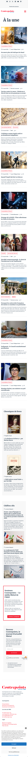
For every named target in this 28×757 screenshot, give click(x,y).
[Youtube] (18, 1)
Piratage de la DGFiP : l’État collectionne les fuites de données (13, 218)
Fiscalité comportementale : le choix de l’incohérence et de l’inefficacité (13, 260)
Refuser (14, 748)
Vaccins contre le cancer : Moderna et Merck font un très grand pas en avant (13, 92)
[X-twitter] (12, 1)
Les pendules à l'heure (7, 46)
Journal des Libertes (6, 127)
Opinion (14, 296)
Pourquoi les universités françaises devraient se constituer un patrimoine (13, 304)
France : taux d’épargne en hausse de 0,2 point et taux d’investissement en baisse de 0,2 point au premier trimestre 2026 (14, 515)
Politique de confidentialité (13, 755)
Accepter (14, 744)
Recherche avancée (14, 6)
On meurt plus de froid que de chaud (12, 52)
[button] (26, 728)
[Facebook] (7, 1)
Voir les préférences (14, 752)
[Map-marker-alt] (20, 1)
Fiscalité (3, 253)
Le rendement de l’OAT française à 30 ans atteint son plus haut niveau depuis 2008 (13, 551)
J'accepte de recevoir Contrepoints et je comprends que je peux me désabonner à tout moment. (14, 665)
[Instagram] (9, 1)
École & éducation (6, 296)
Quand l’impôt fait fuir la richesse (12, 177)
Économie (15, 127)
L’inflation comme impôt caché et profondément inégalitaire (11, 134)
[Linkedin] (15, 1)
